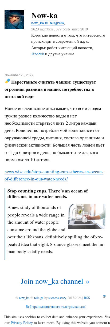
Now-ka (44, 15)
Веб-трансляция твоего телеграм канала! (56, 306)
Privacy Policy (22, 322)
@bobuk (37, 53)
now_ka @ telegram (47, 23)
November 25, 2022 (19, 75)
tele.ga (39, 297)
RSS (87, 297)
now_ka (24, 297)
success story (57, 297)
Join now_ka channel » (55, 281)
